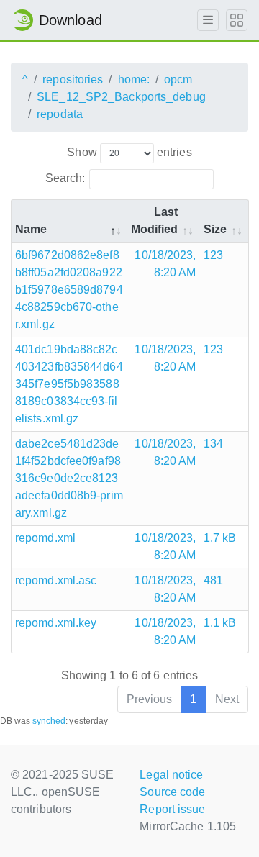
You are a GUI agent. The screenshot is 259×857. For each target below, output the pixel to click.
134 (213, 443)
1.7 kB (220, 538)
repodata (60, 114)
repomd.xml (45, 538)
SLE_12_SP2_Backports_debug (121, 97)
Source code (172, 792)
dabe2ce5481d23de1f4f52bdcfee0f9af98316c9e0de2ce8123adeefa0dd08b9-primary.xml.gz (69, 478)
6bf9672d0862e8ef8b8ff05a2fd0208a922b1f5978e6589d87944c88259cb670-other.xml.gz (69, 289)
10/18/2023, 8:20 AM (165, 263)
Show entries (129, 152)
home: (134, 79)
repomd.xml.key (55, 623)
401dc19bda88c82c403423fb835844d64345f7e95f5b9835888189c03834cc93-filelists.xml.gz (69, 384)
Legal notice (171, 774)
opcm (178, 79)
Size (215, 229)
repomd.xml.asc (55, 580)
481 (213, 580)
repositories (72, 79)
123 (213, 255)
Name (31, 229)
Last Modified (154, 220)
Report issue (172, 809)
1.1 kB (220, 623)
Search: (65, 178)
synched (49, 721)
